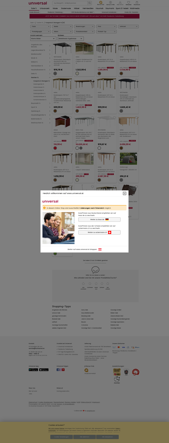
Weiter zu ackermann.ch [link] (97, 232)
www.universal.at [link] (82, 249)
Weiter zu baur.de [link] (97, 219)
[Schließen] (124, 193)
